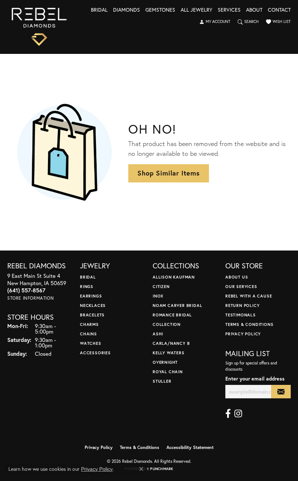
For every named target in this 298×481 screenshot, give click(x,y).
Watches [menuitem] (90, 343)
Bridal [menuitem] (88, 277)
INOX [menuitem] (158, 296)
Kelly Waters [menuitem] (169, 352)
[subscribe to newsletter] (281, 391)
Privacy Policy (243, 333)
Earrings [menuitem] (91, 296)
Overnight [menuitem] (165, 362)
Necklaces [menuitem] (93, 305)
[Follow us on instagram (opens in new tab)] (238, 413)
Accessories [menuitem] (95, 352)
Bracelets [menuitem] (92, 315)
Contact (279, 10)
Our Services (241, 286)
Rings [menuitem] (86, 286)
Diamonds (126, 10)
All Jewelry (196, 10)
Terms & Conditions (249, 324)
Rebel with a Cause (248, 296)
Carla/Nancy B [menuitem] (171, 343)
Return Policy (242, 305)
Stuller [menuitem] (162, 381)
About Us (236, 277)
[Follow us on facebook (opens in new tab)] (228, 413)
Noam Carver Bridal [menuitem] (177, 305)
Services (229, 10)
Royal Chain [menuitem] (168, 371)
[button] (214, 21)
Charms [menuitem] (89, 324)
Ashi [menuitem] (158, 333)
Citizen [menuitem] (161, 286)
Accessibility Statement (190, 447)
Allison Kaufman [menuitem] (174, 277)
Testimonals (240, 315)
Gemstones (160, 10)
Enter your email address (255, 378)
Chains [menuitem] (88, 333)
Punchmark (161, 468)
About (254, 10)
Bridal (99, 10)
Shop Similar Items (168, 173)
